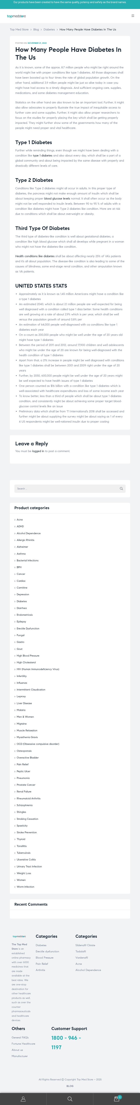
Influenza (22, 682)
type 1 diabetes (42, 155)
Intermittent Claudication (31, 689)
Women (21, 880)
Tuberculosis (23, 852)
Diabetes (22, 601)
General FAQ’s (20, 1037)
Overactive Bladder (28, 757)
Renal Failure (24, 791)
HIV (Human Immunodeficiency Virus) (38, 669)
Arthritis (40, 970)
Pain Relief (23, 764)
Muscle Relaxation (27, 730)
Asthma (21, 553)
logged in (38, 451)
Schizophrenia (24, 805)
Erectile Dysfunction (28, 628)
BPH (19, 567)
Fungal (20, 635)
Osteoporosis (24, 750)
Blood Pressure (44, 957)
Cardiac (21, 581)
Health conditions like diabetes (35, 256)
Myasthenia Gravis (27, 737)
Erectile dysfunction (47, 951)
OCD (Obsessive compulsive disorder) (38, 744)
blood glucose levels (57, 198)
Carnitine (22, 587)
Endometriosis (25, 614)
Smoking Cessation (27, 818)
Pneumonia (23, 778)
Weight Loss (24, 873)
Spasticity (22, 825)
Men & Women (25, 716)
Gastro (20, 642)
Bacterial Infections (27, 560)
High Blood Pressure (28, 655)
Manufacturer (20, 1056)
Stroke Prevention (27, 832)
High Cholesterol (26, 662)
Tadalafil (80, 951)
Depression (23, 594)
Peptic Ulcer (23, 771)
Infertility (22, 676)
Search (70, 1099)
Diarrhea (22, 608)
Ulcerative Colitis (26, 859)
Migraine (22, 723)
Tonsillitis (22, 846)
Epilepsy (21, 621)
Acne (20, 519)
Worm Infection (25, 886)
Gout (19, 649)
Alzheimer (22, 546)
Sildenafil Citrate (85, 945)
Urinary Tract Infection (29, 866)
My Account (23, 1099)
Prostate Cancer (26, 784)
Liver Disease (24, 703)
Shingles (21, 812)
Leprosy (21, 696)
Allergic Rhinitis (25, 540)
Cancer (21, 574)
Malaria (21, 710)
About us (17, 1050)
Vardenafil (81, 957)
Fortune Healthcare (23, 1043)
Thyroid (21, 839)
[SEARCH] (121, 489)
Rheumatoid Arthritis (28, 798)
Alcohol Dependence (29, 533)
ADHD (20, 526)
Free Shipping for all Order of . (70, 2)
